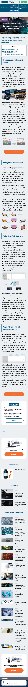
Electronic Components (14, 7)
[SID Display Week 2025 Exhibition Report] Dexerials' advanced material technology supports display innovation (20, 623)
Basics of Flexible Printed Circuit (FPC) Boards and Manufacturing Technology (20, 648)
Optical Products (23, 5)
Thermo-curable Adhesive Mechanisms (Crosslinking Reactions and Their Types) (20, 520)
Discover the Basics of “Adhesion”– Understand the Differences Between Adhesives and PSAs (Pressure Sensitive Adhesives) (20, 613)
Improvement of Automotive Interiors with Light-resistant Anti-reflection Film (20, 504)
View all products (14, 420)
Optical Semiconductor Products (23, 7)
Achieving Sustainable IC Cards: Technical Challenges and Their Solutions (20, 549)
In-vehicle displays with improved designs (10, 49)
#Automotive (20, 23)
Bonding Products (14, 5)
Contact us (13, 394)
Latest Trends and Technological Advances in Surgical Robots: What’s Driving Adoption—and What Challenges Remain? (20, 532)
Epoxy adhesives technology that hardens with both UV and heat (20, 566)
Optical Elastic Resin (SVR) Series (9, 52)
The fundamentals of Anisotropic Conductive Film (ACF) (20, 541)
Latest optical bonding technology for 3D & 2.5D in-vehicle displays (20, 586)
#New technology (13, 23)
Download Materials (13, 151)
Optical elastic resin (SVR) (20, 469)
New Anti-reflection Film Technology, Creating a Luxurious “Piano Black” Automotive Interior (19, 494)
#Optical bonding (6, 23)
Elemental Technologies (14, 10)
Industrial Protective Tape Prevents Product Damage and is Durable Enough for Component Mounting (20, 558)
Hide (16, 47)
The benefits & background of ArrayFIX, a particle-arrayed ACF (20, 604)
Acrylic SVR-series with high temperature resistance (12, 54)
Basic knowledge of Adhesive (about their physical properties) (20, 594)
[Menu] (12, 2)
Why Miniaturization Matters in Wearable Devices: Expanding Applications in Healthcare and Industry (20, 578)
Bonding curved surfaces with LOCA (9, 51)
